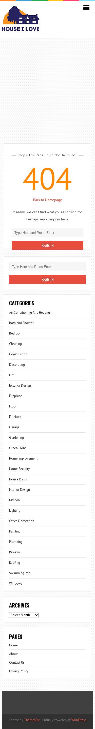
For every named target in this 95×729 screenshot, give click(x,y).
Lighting (14, 510)
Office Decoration (21, 521)
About (13, 654)
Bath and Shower (21, 323)
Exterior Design (20, 385)
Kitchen (14, 500)
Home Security (19, 469)
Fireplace (15, 396)
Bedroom (16, 333)
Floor (13, 406)
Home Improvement (23, 458)
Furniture (15, 417)
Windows (15, 583)
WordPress (78, 720)
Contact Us (17, 662)
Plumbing (16, 542)
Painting (15, 531)
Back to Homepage (47, 200)
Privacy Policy (18, 671)
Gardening (16, 437)
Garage (14, 427)
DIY (11, 375)
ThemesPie (32, 720)
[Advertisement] (47, 88)
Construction (18, 354)
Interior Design (19, 490)
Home (13, 645)
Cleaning (15, 344)
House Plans (18, 479)
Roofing (14, 562)
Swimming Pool (20, 573)
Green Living (18, 448)
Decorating (17, 364)
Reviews (15, 552)
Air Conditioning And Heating (29, 312)
